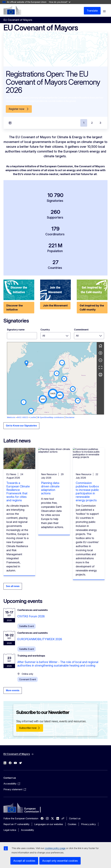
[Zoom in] (100, 353)
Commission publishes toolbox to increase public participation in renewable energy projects (87, 491)
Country (45, 329)
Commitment (81, 329)
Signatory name (16, 329)
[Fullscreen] (100, 367)
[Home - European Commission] (12, 10)
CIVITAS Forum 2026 (31, 616)
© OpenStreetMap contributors (51, 417)
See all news (13, 586)
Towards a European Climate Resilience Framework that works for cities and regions (18, 491)
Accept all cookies (24, 860)
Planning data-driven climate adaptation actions (50, 488)
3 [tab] (100, 122)
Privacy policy (88, 824)
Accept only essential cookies (60, 860)
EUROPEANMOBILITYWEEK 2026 (39, 639)
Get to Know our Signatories (21, 425)
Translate (92, 10)
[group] (52, 378)
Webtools (11, 417)
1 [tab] (83, 122)
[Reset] (100, 345)
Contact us (75, 818)
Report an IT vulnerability (16, 824)
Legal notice (9, 830)
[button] (53, 394)
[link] (26, 363)
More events (12, 690)
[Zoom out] (100, 360)
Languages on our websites (48, 824)
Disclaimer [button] (69, 417)
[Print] (100, 374)
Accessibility (27, 830)
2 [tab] (92, 122)
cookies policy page (55, 848)
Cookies (72, 824)
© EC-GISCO (22, 417)
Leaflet (33, 417)
